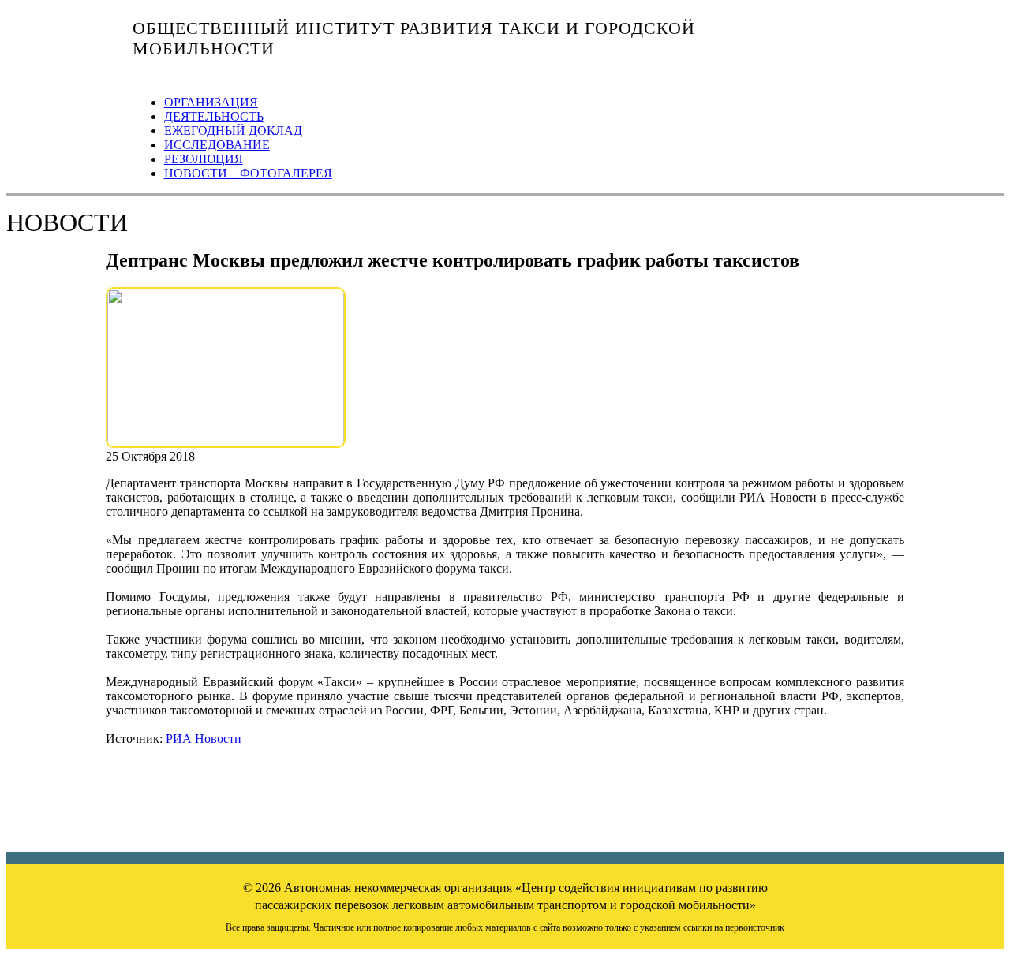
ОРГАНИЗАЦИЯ (211, 102)
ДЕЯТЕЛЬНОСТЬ (214, 116)
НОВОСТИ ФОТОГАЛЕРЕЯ (248, 173)
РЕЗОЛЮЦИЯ (203, 159)
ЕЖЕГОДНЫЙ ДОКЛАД (233, 130)
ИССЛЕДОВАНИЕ (217, 144)
